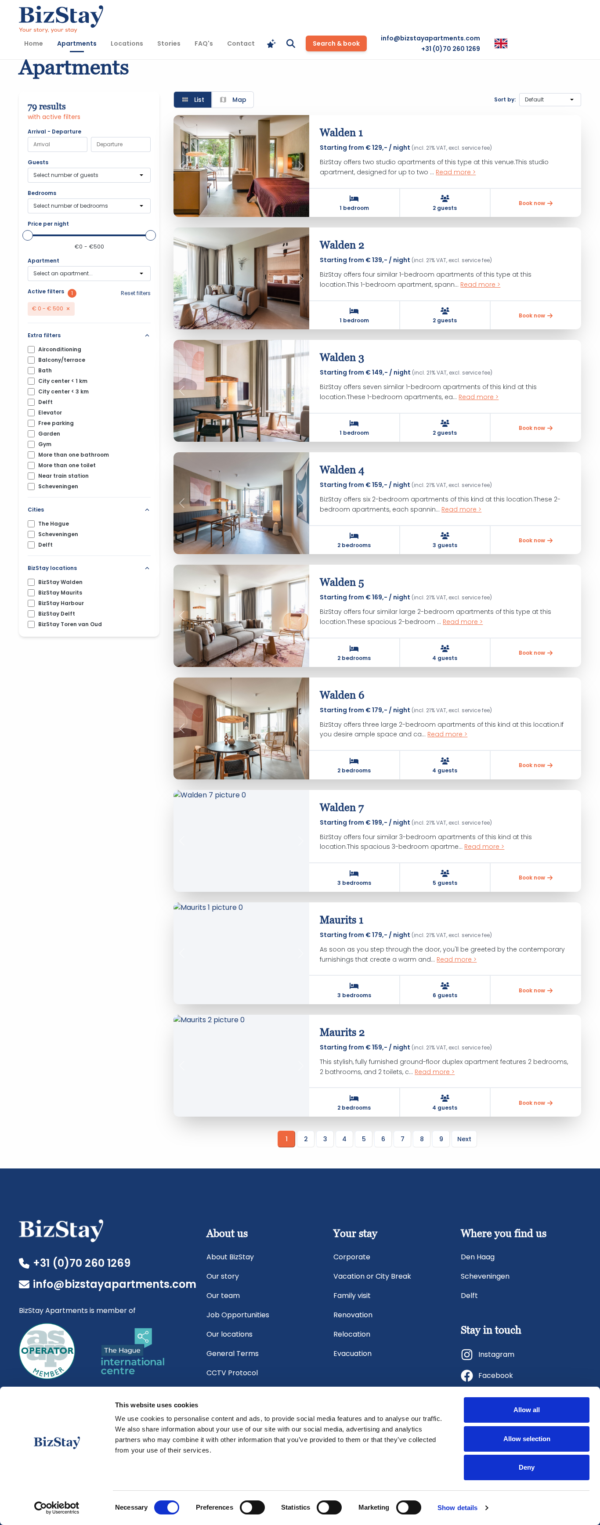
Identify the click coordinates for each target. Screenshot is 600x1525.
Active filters (46, 291)
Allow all (526, 1409)
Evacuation (352, 1353)
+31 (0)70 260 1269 (450, 48)
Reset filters (136, 293)
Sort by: (505, 99)
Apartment (43, 260)
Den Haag (478, 1257)
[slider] (27, 235)
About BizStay (230, 1257)
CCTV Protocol (232, 1373)
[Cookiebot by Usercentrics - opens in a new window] (56, 1507)
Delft (469, 1296)
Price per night (48, 223)
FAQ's (204, 43)
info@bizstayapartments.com (430, 38)
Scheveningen (485, 1276)
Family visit (352, 1296)
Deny (527, 1467)
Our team (223, 1296)
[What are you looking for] (291, 43)
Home (33, 43)
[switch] (252, 1507)
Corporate (351, 1257)
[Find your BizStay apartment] (271, 43)
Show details (457, 1507)
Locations (127, 43)
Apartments (79, 43)
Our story (222, 1276)
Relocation (351, 1334)
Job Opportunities (237, 1315)
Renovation (352, 1315)
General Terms (232, 1353)
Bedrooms (42, 193)
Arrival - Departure (54, 131)
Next (464, 1139)
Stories (169, 43)
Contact (241, 43)
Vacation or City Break (372, 1276)
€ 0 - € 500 (47, 308)
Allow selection (526, 1438)
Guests (38, 162)
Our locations (229, 1334)
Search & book (336, 43)
